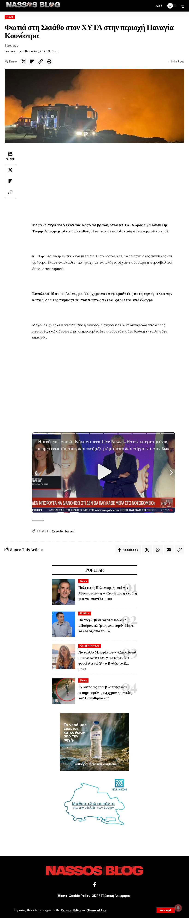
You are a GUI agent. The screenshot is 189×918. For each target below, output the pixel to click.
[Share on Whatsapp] (158, 549)
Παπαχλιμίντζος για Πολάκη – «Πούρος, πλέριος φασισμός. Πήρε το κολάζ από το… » (105, 625)
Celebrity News (89, 645)
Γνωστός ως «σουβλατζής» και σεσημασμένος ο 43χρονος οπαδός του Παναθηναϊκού (105, 692)
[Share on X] (23, 61)
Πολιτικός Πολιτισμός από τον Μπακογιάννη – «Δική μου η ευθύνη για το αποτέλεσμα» (107, 593)
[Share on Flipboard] (32, 61)
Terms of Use (96, 910)
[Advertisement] (103, 182)
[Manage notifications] (178, 908)
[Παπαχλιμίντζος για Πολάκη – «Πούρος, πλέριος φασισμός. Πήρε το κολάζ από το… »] (63, 624)
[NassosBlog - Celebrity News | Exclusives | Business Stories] (33, 6)
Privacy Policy (71, 910)
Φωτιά (70, 531)
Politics (84, 613)
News (9, 16)
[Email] (169, 549)
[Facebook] (94, 884)
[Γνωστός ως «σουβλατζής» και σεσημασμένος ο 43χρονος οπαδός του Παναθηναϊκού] (63, 691)
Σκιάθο (57, 531)
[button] (166, 910)
